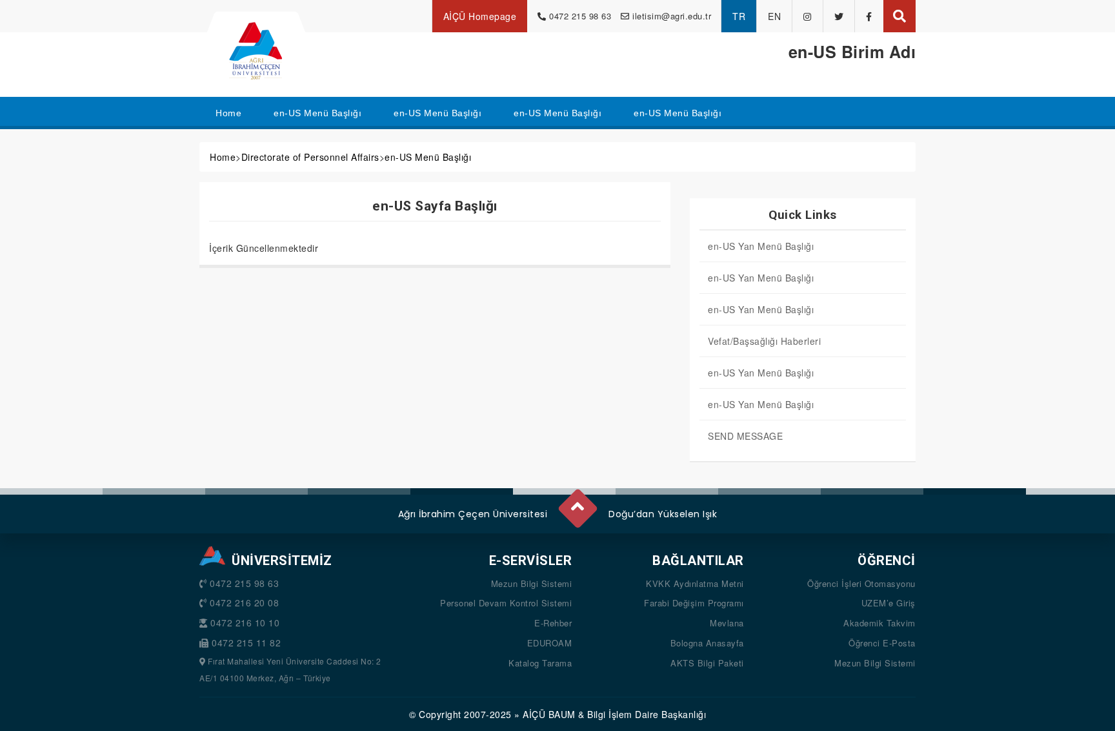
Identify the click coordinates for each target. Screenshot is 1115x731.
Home (223, 156)
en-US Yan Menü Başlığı (761, 246)
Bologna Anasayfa (707, 643)
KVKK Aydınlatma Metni (695, 583)
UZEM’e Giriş (888, 603)
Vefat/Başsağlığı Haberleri (764, 341)
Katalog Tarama (540, 663)
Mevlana (727, 623)
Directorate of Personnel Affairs (310, 156)
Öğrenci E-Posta (882, 643)
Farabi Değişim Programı (694, 603)
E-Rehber (553, 623)
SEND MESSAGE (745, 435)
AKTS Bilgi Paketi (707, 663)
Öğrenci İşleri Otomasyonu (861, 583)
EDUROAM (549, 643)
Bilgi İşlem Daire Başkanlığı (646, 714)
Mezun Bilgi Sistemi (531, 583)
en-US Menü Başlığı (428, 156)
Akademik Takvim (879, 623)
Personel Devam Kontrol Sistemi (506, 603)
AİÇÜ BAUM (549, 714)
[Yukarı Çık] (576, 503)
